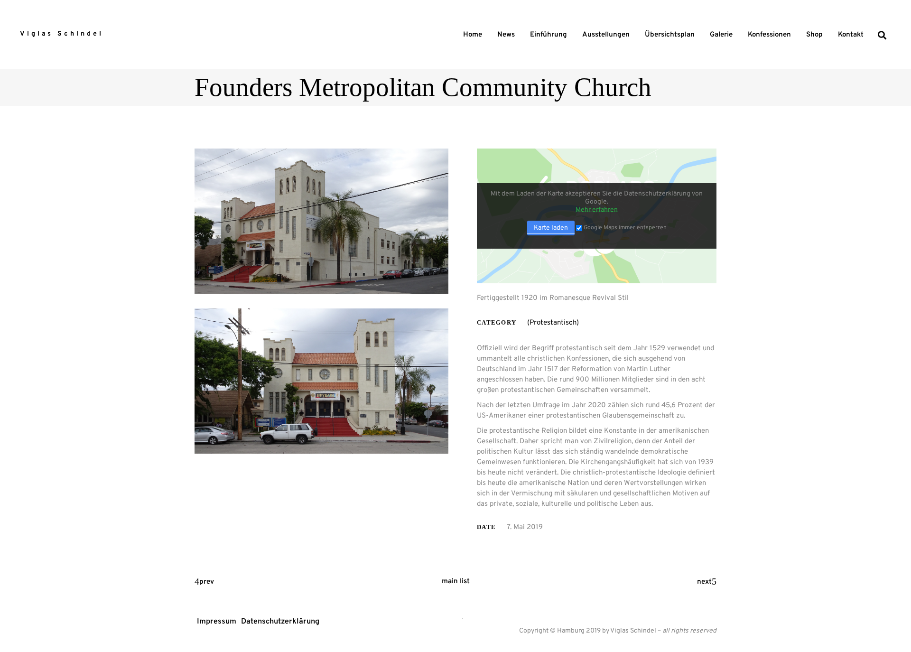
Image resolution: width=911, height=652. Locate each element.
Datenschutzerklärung (280, 621)
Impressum (216, 621)
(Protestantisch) (553, 322)
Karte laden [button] (551, 228)
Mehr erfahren (597, 210)
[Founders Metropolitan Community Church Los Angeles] (321, 221)
